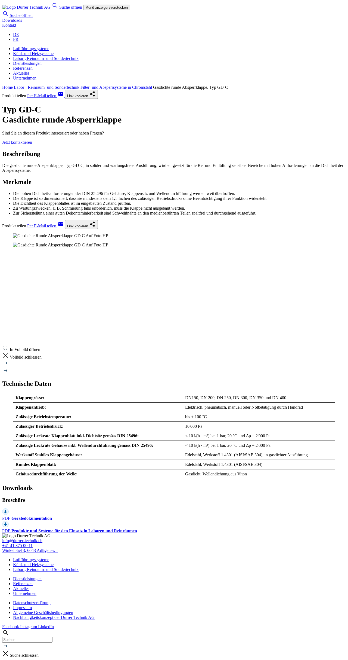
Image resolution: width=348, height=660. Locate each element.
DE (16, 34)
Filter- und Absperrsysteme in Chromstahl (116, 87)
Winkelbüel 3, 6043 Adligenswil (30, 550)
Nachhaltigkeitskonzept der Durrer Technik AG (54, 617)
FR (15, 39)
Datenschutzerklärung (32, 602)
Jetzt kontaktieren (17, 142)
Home (7, 87)
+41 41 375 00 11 (17, 545)
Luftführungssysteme (31, 48)
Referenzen (23, 68)
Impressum (22, 607)
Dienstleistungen (27, 63)
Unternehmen (24, 78)
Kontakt (9, 25)
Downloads (12, 20)
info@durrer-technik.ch (22, 540)
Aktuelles (21, 73)
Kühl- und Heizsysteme (33, 53)
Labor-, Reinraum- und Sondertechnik (46, 58)
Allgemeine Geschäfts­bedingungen (43, 612)
